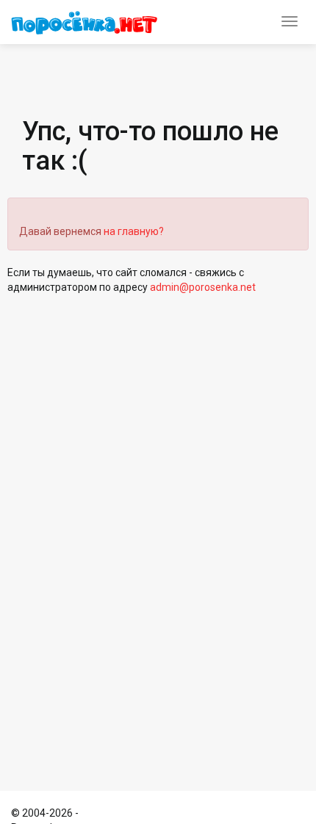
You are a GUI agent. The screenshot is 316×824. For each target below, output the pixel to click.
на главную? (134, 231)
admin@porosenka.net (203, 287)
